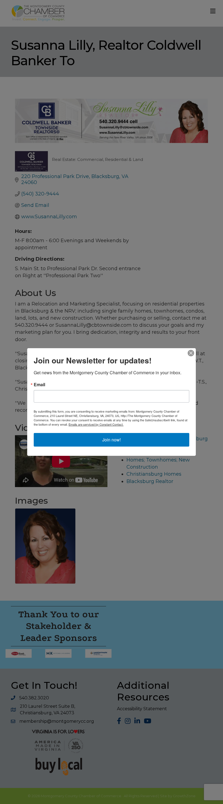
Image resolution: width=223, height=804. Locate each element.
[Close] (191, 353)
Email (39, 384)
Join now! (111, 440)
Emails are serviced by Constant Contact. (96, 424)
